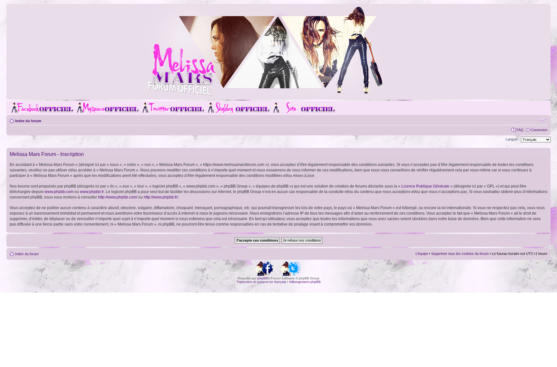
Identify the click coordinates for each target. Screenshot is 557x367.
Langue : (512, 139)
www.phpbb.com (58, 191)
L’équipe (421, 254)
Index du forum (28, 121)
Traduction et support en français (261, 282)
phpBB (263, 278)
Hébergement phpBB (305, 282)
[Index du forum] (278, 94)
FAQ (519, 130)
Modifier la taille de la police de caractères (542, 119)
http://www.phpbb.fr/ (161, 197)
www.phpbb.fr (92, 191)
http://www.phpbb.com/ (117, 197)
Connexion (539, 130)
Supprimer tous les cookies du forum (460, 254)
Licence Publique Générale (425, 186)
